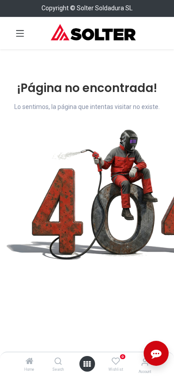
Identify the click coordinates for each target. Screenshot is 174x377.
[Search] (58, 361)
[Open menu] (87, 364)
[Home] (29, 361)
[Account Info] (145, 362)
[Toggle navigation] (20, 33)
